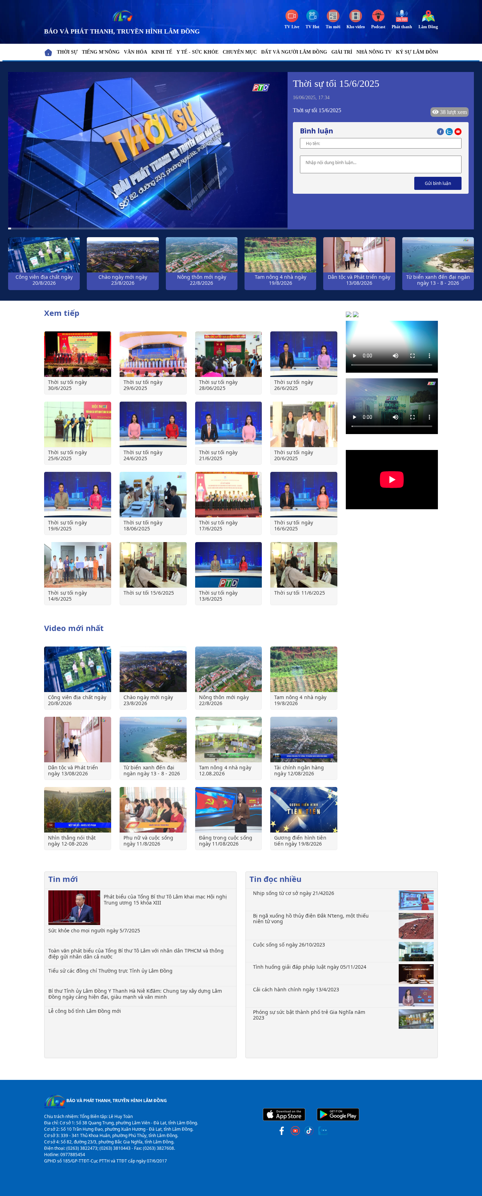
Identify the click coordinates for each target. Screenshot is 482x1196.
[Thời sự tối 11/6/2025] (303, 565)
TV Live (291, 26)
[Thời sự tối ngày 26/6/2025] (303, 354)
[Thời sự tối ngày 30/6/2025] (77, 354)
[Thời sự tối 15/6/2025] (153, 565)
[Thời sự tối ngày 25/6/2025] (77, 424)
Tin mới (333, 26)
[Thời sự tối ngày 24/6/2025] (153, 424)
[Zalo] (450, 131)
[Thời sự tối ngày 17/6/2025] (228, 494)
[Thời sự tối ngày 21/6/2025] (228, 424)
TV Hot (312, 26)
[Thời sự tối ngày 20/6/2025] (303, 424)
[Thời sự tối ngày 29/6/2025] (153, 354)
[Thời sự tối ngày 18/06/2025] (153, 494)
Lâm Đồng (428, 26)
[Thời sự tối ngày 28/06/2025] (228, 354)
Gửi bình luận (438, 183)
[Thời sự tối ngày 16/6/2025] (303, 494)
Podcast (378, 26)
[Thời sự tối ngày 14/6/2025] (77, 565)
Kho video (356, 26)
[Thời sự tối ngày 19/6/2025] (77, 494)
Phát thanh (402, 26)
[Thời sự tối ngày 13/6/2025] (228, 565)
